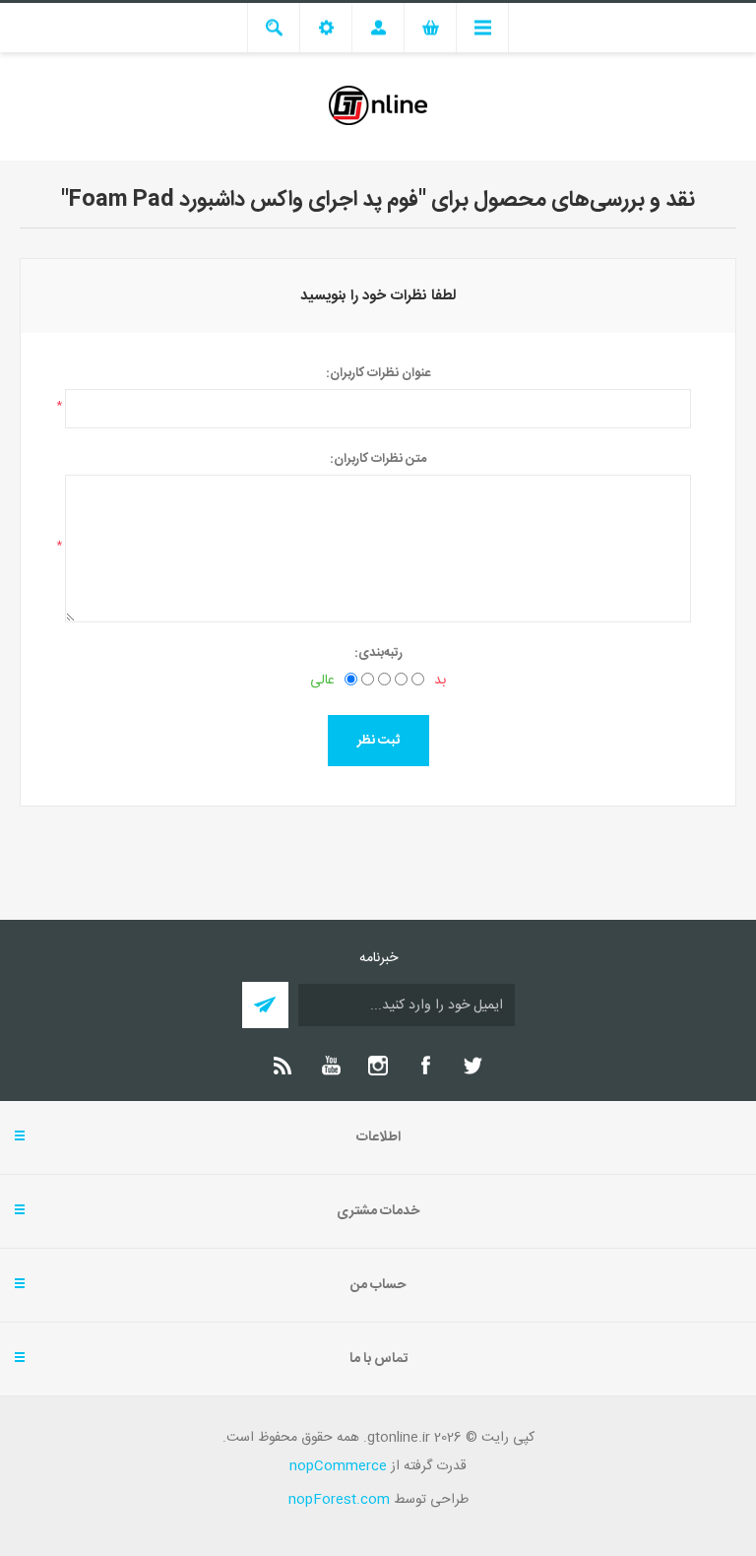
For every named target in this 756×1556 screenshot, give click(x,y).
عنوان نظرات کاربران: (378, 373)
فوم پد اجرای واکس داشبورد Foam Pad (243, 200)
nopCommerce (338, 1466)
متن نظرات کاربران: (378, 459)
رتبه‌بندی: (378, 653)
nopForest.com (339, 1500)
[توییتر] (472, 1065)
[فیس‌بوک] (425, 1065)
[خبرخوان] (283, 1065)
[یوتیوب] (330, 1065)
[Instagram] (378, 1065)
